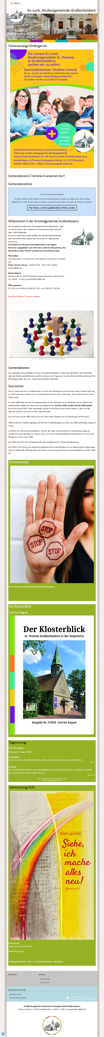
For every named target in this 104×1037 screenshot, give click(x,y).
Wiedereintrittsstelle (18, 998)
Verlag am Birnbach (17, 962)
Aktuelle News (15, 994)
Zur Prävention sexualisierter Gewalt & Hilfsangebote (32, 587)
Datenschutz (45, 979)
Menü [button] (17, 3)
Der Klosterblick (20, 606)
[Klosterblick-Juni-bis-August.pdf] (52, 675)
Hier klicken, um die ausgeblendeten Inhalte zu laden (52, 208)
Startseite (12, 974)
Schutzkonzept (19, 462)
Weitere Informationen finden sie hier (52, 780)
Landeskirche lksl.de (16, 990)
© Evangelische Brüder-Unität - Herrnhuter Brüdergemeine (52, 778)
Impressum (44, 982)
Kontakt (42, 974)
